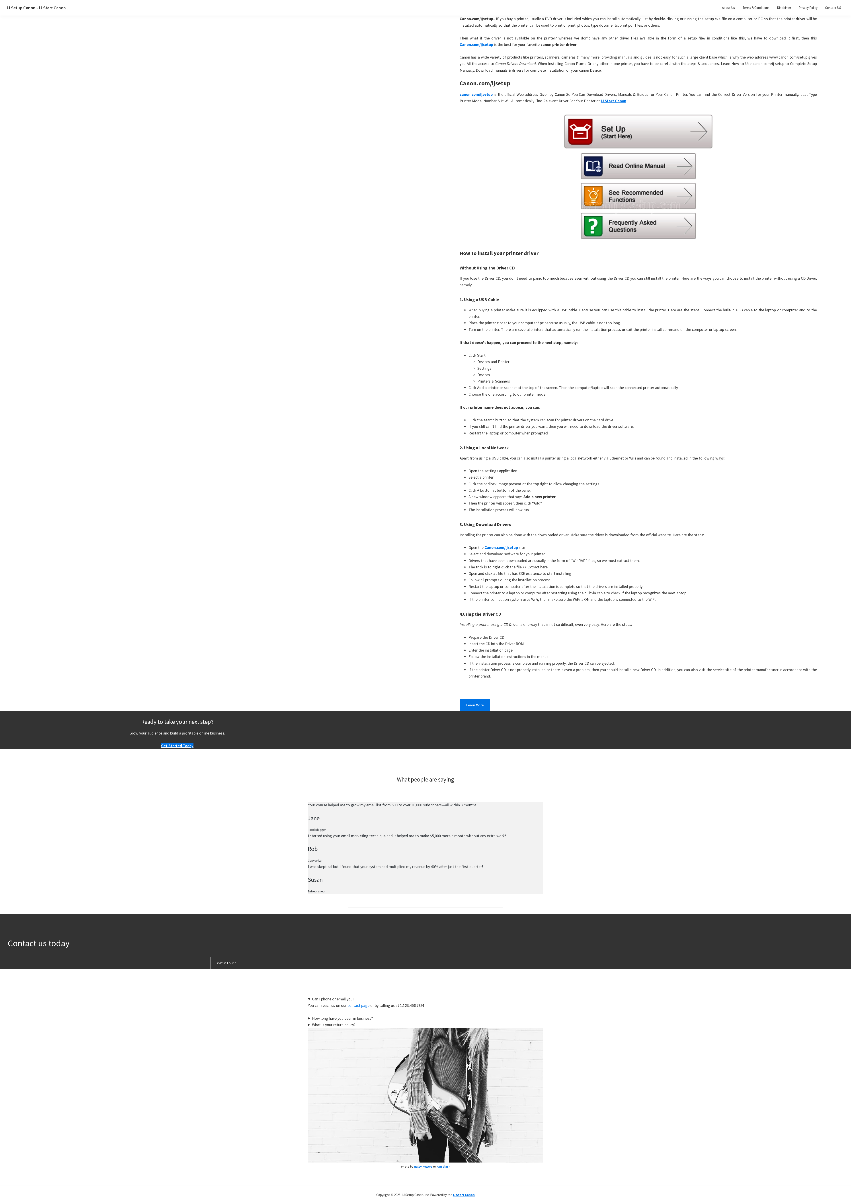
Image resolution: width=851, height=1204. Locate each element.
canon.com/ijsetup (476, 94)
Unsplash (443, 1167)
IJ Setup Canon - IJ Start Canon (36, 7)
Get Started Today (177, 745)
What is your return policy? (333, 1024)
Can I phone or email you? (333, 999)
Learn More (475, 705)
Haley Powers (423, 1167)
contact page (358, 1005)
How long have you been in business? (342, 1018)
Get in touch (226, 963)
